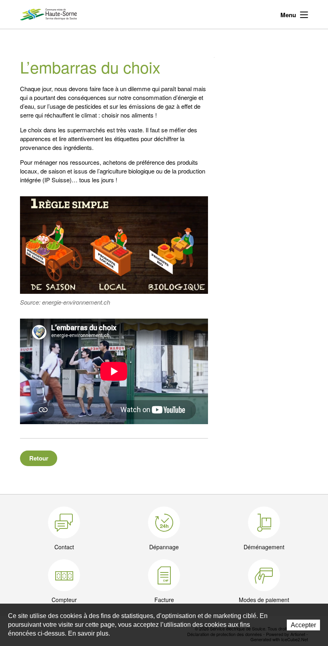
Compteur (64, 600)
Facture (164, 600)
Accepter (303, 625)
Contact (64, 547)
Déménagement (264, 547)
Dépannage (164, 547)
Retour (38, 458)
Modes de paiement (264, 600)
